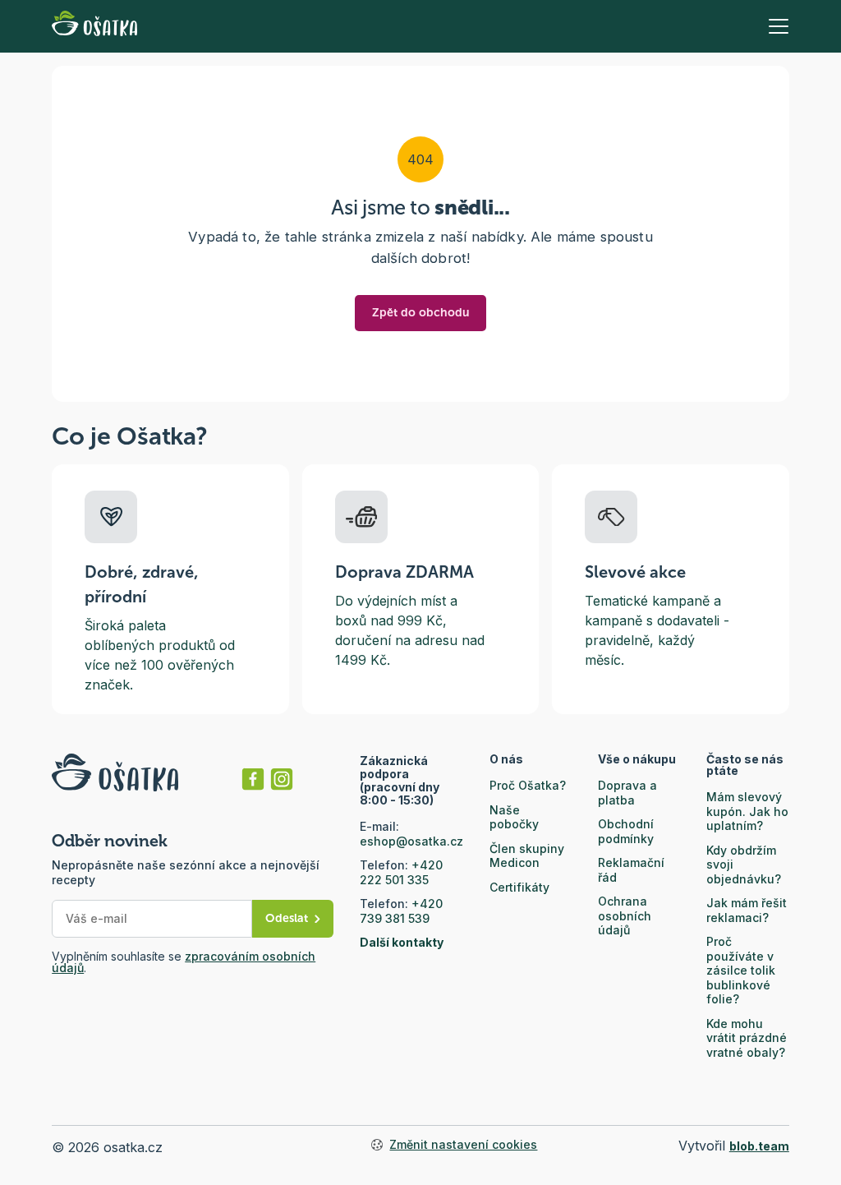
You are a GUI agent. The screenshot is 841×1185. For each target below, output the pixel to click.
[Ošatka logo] (94, 26)
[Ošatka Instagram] (281, 779)
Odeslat (286, 918)
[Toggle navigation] (778, 26)
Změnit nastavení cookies (463, 1144)
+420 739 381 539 (401, 911)
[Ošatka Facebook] (253, 779)
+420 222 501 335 (401, 872)
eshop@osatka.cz (411, 841)
